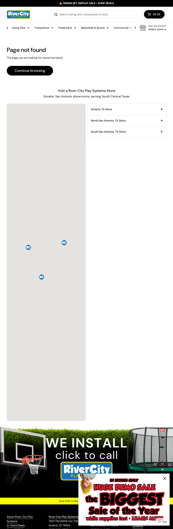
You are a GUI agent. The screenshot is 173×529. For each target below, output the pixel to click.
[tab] (127, 109)
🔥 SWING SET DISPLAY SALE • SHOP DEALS (86, 3)
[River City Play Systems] (18, 14)
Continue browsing (30, 70)
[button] (154, 14)
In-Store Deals (16, 525)
